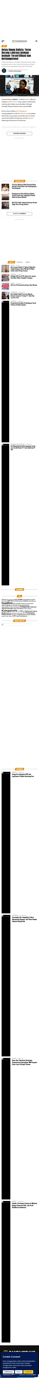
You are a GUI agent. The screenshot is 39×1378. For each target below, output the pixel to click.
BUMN (20, 599)
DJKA (5, 601)
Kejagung (24, 607)
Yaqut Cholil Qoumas (21, 616)
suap (18, 614)
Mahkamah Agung (31, 611)
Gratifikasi (25, 601)
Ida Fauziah (17, 603)
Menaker (9, 613)
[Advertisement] (19, 19)
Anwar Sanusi (10, 599)
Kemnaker (9, 608)
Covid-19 (32, 599)
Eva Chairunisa (17, 601)
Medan (4, 613)
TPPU (14, 616)
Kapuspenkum (25, 605)
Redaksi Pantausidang (15, 71)
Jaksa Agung (6, 605)
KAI (11, 605)
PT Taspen (14, 614)
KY (18, 611)
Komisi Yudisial (27, 608)
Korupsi (7, 610)
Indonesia (23, 603)
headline (7, 603)
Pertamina (30, 613)
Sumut (33, 614)
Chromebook (26, 599)
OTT (24, 613)
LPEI (21, 611)
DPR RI (9, 601)
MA (24, 611)
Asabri (16, 599)
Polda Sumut (6, 614)
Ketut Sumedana (18, 608)
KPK (14, 610)
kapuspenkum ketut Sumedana (11, 607)
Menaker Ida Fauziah (17, 613)
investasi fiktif (29, 603)
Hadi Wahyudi (32, 601)
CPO (3, 601)
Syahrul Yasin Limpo (7, 616)
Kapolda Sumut (17, 605)
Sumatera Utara (26, 614)
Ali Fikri (4, 599)
